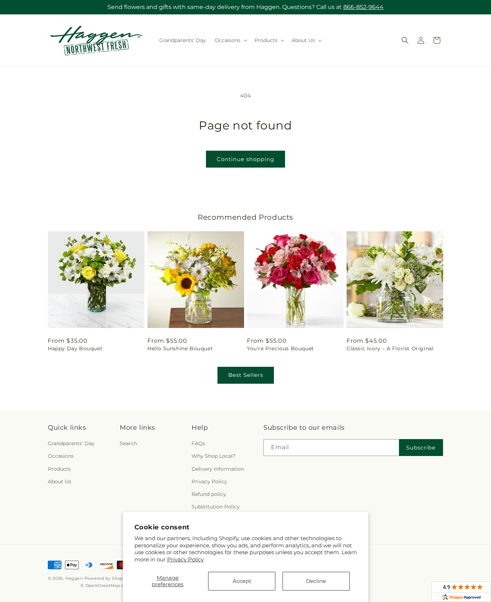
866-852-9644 (363, 7)
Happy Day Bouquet (75, 348)
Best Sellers (245, 374)
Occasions (61, 456)
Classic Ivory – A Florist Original (390, 348)
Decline (316, 581)
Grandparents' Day (71, 443)
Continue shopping (245, 159)
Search (128, 443)
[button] (230, 40)
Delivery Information (218, 469)
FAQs (198, 443)
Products (59, 469)
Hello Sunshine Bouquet (180, 348)
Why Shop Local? (213, 456)
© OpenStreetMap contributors (114, 585)
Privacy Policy (185, 559)
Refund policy (209, 494)
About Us (59, 481)
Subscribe (421, 447)
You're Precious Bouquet (280, 348)
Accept (242, 581)
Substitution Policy (216, 506)
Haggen (74, 578)
